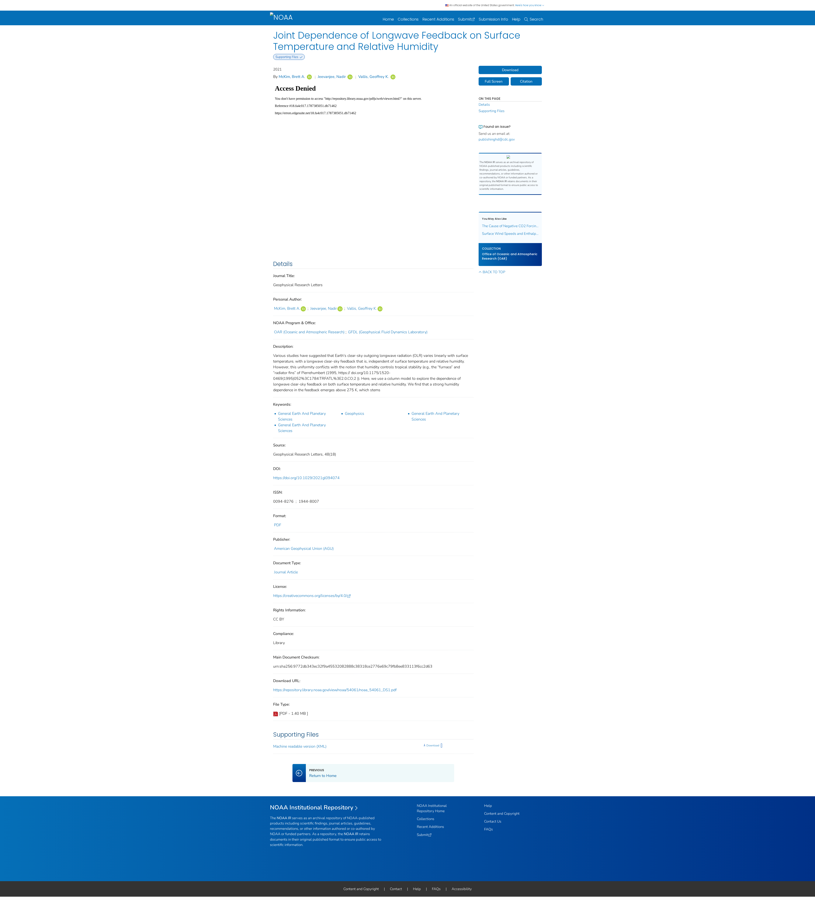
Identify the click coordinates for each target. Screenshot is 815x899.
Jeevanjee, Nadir (332, 76)
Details (484, 104)
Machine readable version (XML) (299, 746)
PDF (277, 525)
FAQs (488, 829)
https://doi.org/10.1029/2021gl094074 (306, 477)
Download (432, 745)
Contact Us (492, 821)
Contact (396, 888)
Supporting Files (491, 110)
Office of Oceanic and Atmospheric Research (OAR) (509, 256)
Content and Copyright (502, 813)
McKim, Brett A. (292, 76)
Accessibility (462, 888)
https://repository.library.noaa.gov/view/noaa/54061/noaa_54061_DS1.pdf (335, 689)
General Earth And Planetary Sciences (302, 416)
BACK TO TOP (494, 272)
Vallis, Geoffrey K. (373, 76)
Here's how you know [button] (528, 5)
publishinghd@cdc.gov (497, 139)
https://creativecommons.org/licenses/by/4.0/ (310, 595)
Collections (408, 19)
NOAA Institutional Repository (311, 807)
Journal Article (286, 572)
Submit (464, 19)
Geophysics (354, 413)
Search (536, 19)
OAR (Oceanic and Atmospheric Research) (309, 332)
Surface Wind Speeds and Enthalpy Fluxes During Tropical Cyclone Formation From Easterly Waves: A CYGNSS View (510, 233)
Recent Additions (438, 19)
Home (388, 19)
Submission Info (493, 19)
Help (516, 19)
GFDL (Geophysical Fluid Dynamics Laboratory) (387, 332)
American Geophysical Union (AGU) (304, 548)
